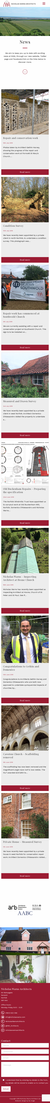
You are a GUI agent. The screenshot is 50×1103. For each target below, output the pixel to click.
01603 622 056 (11, 1013)
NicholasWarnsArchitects (15, 1021)
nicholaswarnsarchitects (14, 1030)
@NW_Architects (12, 1026)
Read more (25, 172)
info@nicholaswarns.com (15, 1017)
